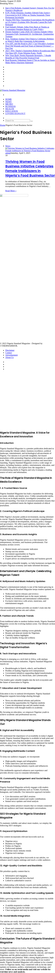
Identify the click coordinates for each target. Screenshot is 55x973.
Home (8, 99)
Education (11, 111)
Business (10, 106)
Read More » (10, 191)
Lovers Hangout (15, 113)
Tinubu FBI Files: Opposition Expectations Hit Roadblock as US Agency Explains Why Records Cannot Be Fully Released (29, 22)
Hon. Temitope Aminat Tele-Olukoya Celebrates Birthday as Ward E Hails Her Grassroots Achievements (29, 40)
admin (8, 153)
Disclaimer (9, 350)
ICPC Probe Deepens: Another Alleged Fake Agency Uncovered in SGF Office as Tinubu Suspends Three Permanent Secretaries (27, 15)
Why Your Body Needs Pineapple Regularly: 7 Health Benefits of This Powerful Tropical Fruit (28, 56)
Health (9, 109)
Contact (8, 353)
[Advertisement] (27, 261)
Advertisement (11, 355)
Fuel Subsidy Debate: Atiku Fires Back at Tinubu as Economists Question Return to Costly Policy (27, 28)
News (8, 101)
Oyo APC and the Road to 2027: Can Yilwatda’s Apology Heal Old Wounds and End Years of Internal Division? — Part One (29, 45)
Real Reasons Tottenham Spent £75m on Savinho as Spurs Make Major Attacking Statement (30, 61)
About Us (9, 357)
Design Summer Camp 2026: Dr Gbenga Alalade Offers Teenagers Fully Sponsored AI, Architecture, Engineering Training (29, 34)
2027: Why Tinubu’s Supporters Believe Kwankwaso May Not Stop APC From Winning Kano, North (30, 52)
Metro (9, 104)
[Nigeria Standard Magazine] (12, 90)
